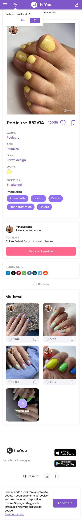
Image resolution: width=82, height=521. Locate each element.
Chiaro (44, 207)
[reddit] (45, 273)
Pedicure (13, 137)
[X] (13, 273)
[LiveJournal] (34, 273)
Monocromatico (21, 207)
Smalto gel (14, 184)
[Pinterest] (18, 273)
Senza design (16, 160)
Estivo (55, 198)
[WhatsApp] (24, 273)
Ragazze (13, 149)
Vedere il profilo (41, 251)
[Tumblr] (29, 273)
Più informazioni (14, 514)
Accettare (65, 503)
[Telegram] (40, 273)
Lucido (38, 198)
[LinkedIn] (8, 273)
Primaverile (18, 198)
